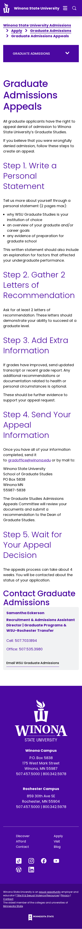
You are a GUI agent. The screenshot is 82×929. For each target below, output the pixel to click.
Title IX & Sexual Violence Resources (37, 895)
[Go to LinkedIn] (34, 869)
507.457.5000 (28, 773)
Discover (23, 836)
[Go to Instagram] (34, 861)
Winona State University (36, 8)
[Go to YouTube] (60, 861)
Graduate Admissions (50, 30)
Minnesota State (13, 906)
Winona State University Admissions (37, 25)
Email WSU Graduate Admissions (32, 663)
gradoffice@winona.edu (29, 460)
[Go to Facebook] (47, 861)
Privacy (65, 895)
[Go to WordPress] (22, 869)
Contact (22, 846)
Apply (16, 30)
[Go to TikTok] (22, 861)
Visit (57, 841)
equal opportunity (50, 892)
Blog (57, 846)
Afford (21, 841)
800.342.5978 (54, 773)
